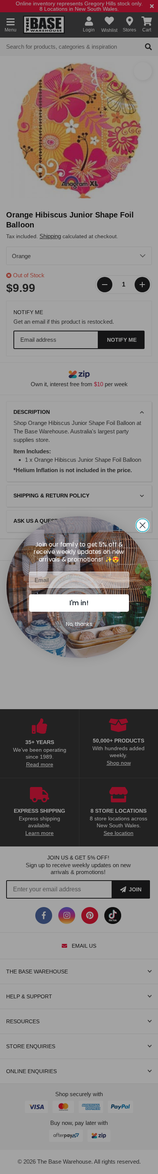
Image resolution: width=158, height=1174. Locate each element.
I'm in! (79, 603)
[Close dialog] (142, 525)
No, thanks (79, 623)
